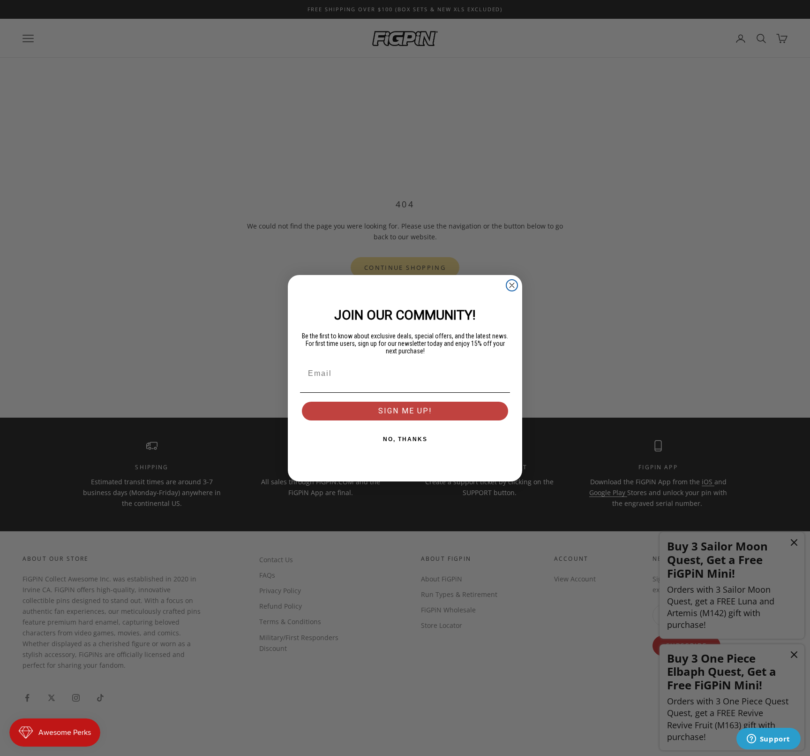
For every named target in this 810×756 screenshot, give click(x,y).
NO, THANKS (405, 439)
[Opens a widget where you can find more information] (768, 739)
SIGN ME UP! (405, 410)
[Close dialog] (512, 285)
